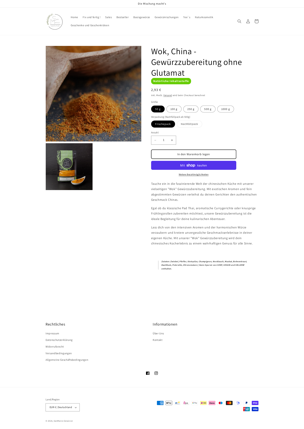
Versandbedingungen (59, 353)
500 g (207, 109)
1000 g (225, 109)
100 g (174, 109)
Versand (167, 95)
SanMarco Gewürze (63, 420)
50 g (158, 109)
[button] (239, 21)
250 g (191, 109)
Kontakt (158, 340)
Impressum (52, 333)
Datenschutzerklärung (59, 340)
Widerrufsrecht (55, 346)
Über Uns (158, 333)
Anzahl (155, 132)
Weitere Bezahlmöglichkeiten (194, 174)
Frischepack (163, 124)
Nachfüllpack (191, 125)
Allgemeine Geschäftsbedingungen (67, 359)
